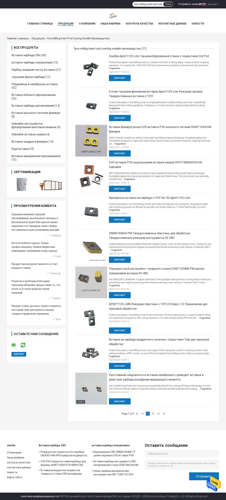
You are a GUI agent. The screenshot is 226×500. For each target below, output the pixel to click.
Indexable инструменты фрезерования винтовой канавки (33, 125)
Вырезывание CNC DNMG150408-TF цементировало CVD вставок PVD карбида (114, 454)
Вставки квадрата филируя (29, 141)
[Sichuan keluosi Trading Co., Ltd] (113, 15)
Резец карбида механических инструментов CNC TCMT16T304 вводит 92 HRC (113, 473)
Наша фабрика (110, 23)
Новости (198, 23)
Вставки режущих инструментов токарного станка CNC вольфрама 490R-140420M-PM (61, 472)
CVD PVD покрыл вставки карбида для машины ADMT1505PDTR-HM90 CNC (63, 463)
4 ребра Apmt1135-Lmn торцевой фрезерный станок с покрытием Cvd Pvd (159, 56)
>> (158, 413)
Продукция (66, 23)
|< (137, 413)
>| (164, 413)
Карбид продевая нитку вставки (33, 69)
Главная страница (40, 23)
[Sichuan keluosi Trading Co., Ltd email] (15, 345)
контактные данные (172, 23)
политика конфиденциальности (40, 496)
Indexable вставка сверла (28, 134)
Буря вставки (20, 149)
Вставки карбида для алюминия (32, 105)
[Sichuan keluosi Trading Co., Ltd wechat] (25, 345)
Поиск (168, 4)
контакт (119, 78)
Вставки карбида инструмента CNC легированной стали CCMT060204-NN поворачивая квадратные (116, 463)
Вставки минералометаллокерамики (36, 156)
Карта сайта (14, 477)
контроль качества (139, 23)
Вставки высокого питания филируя (35, 113)
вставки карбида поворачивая (31, 62)
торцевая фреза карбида (28, 77)
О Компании (87, 23)
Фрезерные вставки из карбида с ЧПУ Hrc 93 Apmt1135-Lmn (149, 198)
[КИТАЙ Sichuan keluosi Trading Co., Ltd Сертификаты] (21, 184)
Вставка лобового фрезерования (33, 95)
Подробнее (114, 68)
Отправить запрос (189, 4)
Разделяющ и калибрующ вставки (34, 84)
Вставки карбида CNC (26, 55)
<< (142, 413)
